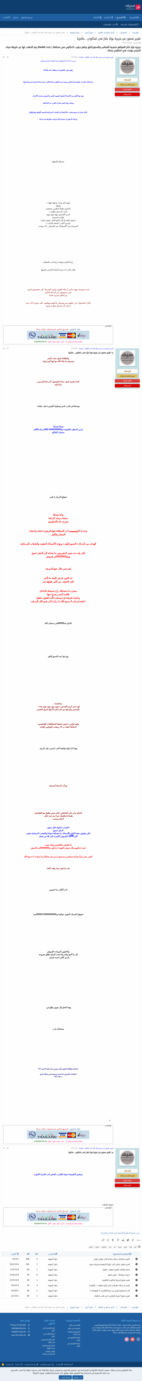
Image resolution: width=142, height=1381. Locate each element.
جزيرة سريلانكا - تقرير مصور (119, 1274)
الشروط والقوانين (45, 1364)
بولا (130, 1247)
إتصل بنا (58, 1364)
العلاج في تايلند (74, 1325)
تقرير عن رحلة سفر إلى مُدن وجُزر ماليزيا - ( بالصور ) (109, 1285)
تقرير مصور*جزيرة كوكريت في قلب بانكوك (112, 1296)
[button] (117, 19)
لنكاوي (104, 1247)
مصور (91, 1247)
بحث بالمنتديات (109, 24)
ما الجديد (107, 17)
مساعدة (17, 1364)
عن (115, 1247)
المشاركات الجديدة (128, 24)
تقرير (125, 1247)
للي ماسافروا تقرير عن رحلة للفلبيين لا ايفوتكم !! (110, 1290)
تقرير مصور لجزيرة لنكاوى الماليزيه (116, 1280)
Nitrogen (67, 1364)
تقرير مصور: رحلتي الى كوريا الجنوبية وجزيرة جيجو (109, 1264)
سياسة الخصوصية (30, 1364)
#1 (4, 57)
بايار (135, 1247)
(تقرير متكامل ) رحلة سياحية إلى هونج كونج (112, 1259)
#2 (4, 348)
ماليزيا (97, 1247)
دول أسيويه (52, 1259)
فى (110, 1247)
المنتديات (119, 17)
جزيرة (119, 1247)
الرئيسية (133, 17)
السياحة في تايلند (74, 1328)
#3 (4, 1148)
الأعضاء (96, 17)
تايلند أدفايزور (75, 329)
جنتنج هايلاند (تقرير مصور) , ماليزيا (116, 1269)
